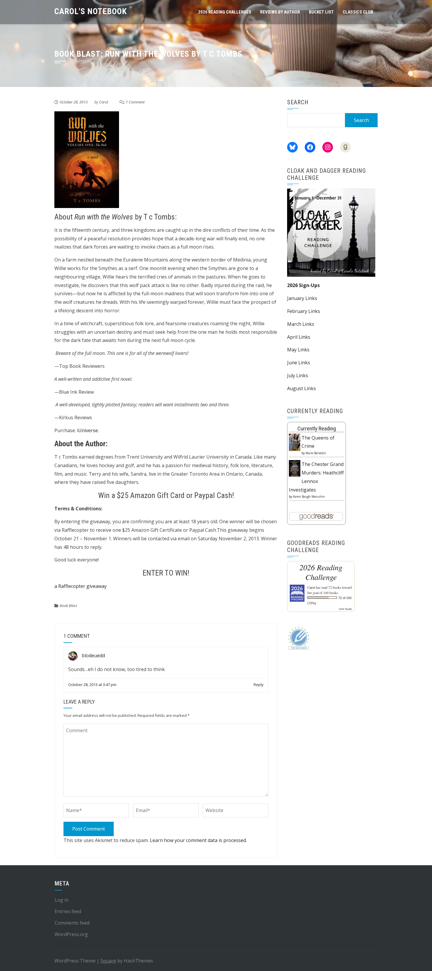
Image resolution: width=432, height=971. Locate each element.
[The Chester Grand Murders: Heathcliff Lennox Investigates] (294, 467)
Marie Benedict (316, 453)
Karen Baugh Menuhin (309, 496)
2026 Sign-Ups (303, 285)
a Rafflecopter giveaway (80, 586)
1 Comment (135, 102)
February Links (303, 311)
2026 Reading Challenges (224, 12)
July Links (297, 375)
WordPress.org (71, 934)
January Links (302, 298)
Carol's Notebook (90, 11)
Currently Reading (316, 428)
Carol (103, 102)
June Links (298, 362)
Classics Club (358, 12)
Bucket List (321, 12)
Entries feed (68, 911)
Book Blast (68, 605)
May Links (298, 349)
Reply (259, 684)
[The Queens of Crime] (294, 442)
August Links (301, 388)
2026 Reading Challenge (320, 572)
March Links (300, 324)
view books (345, 609)
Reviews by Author (280, 12)
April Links (298, 337)
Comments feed (72, 923)
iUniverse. (88, 430)
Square (108, 960)
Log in (61, 900)
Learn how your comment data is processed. (198, 840)
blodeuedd (93, 655)
